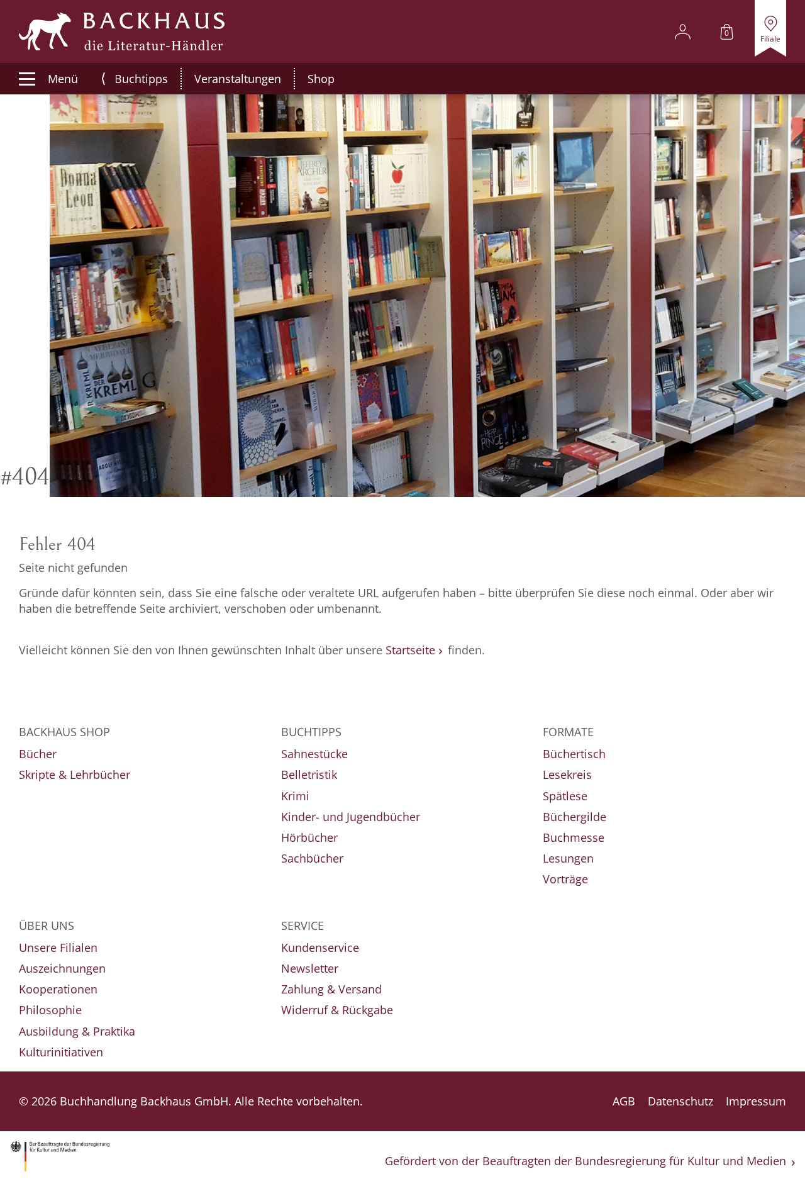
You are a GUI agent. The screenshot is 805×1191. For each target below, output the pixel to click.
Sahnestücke (314, 753)
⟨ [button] (103, 78)
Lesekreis (567, 774)
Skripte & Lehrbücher (74, 774)
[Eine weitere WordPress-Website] (122, 31)
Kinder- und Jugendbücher (350, 816)
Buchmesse (573, 837)
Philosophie (50, 1009)
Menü (63, 78)
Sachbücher (312, 858)
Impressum (756, 1101)
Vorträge (565, 878)
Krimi (295, 795)
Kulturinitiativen (61, 1052)
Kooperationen (58, 989)
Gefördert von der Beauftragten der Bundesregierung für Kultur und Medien (585, 1160)
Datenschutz (680, 1101)
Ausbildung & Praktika (77, 1031)
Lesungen (568, 858)
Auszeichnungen (62, 968)
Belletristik (309, 774)
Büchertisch (574, 753)
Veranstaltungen (237, 78)
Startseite (410, 649)
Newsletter (309, 968)
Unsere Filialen (58, 947)
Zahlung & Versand (331, 989)
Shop (321, 78)
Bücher (38, 753)
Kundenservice (320, 947)
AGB (624, 1101)
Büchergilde (574, 816)
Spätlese (565, 795)
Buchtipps (141, 78)
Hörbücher (309, 837)
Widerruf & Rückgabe (337, 1009)
